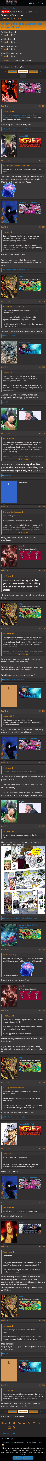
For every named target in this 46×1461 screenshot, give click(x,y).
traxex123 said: (8, 955)
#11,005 (42, 367)
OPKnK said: (7, 716)
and (17, 270)
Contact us (6, 1442)
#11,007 (42, 507)
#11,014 (42, 1011)
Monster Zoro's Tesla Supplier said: (16, 165)
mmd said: (7, 1390)
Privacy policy (31, 1442)
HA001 (22, 276)
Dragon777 (24, 686)
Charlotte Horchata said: (12, 512)
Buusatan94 (24, 342)
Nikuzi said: (7, 438)
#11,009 (42, 628)
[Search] (42, 3)
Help (40, 1442)
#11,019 (42, 1321)
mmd (21, 1222)
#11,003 (42, 227)
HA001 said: (7, 1016)
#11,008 (42, 571)
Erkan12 (22, 81)
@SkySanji (26, 115)
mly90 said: (7, 576)
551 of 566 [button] (23, 71)
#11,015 (42, 1082)
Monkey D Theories (28, 202)
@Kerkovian (17, 115)
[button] (3, 2)
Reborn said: (7, 1153)
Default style (8, 1438)
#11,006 (42, 433)
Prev (13, 71)
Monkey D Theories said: (12, 306)
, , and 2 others (18, 129)
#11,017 (42, 1202)
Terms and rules (18, 1442)
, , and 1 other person (21, 918)
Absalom (6, 19)
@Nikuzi (34, 115)
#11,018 (42, 1247)
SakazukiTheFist (26, 1124)
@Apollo (14, 117)
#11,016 (42, 1148)
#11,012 (42, 826)
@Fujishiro (22, 117)
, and (14, 679)
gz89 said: (6, 232)
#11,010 (42, 711)
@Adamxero (7, 115)
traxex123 (23, 136)
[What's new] (38, 3)
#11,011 (42, 763)
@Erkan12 (7, 117)
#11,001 (42, 106)
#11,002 (42, 160)
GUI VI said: (7, 111)
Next (33, 71)
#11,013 (42, 950)
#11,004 (42, 301)
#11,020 (42, 1385)
